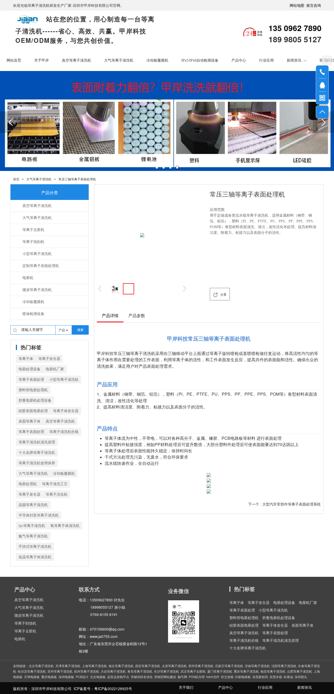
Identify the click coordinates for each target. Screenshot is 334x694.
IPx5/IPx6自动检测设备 (199, 60)
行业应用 (266, 60)
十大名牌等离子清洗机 (37, 453)
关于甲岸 (41, 60)
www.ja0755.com (104, 636)
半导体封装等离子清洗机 (39, 515)
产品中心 (238, 60)
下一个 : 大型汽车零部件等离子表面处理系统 (284, 504)
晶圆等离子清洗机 (33, 505)
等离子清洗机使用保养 (37, 463)
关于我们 (186, 688)
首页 (16, 179)
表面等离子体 (29, 421)
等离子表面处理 (31, 380)
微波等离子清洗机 (29, 616)
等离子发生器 (49, 359)
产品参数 (136, 315)
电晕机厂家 (55, 369)
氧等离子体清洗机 (65, 526)
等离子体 (26, 359)
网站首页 (14, 60)
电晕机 (19, 639)
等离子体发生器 (66, 411)
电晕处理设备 (29, 369)
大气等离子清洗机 (118, 60)
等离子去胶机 (25, 631)
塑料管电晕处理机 (33, 390)
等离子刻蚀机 (25, 623)
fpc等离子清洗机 (32, 526)
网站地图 (297, 5)
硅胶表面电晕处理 (33, 411)
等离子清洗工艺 (55, 484)
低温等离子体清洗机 (35, 557)
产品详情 (110, 315)
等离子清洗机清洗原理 (37, 442)
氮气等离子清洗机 (33, 536)
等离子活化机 (57, 494)
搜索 (80, 330)
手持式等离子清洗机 (35, 547)
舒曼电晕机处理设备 (35, 400)
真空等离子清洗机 (76, 60)
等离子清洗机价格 (64, 432)
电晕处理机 (28, 484)
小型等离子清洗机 (64, 380)
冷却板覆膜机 (157, 60)
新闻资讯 (294, 60)
